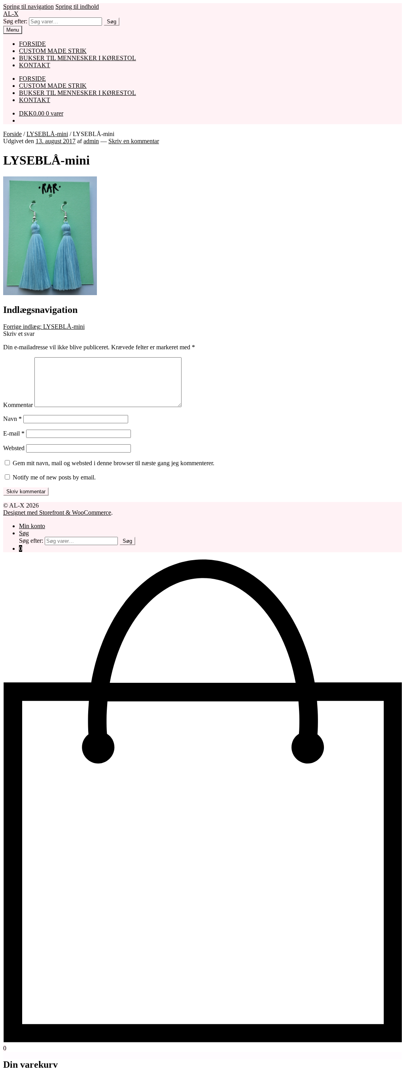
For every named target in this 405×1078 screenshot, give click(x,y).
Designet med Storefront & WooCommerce (57, 512)
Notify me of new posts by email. (54, 477)
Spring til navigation (28, 6)
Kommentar (18, 405)
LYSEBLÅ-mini (47, 134)
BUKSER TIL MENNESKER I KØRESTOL (77, 58)
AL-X (11, 13)
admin (91, 141)
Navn (12, 418)
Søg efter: (15, 21)
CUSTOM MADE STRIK (53, 50)
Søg (111, 22)
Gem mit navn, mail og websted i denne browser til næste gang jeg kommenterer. (113, 463)
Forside (12, 134)
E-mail (14, 433)
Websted (14, 448)
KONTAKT (34, 65)
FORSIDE (32, 43)
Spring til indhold (77, 6)
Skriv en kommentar (133, 141)
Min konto (32, 526)
